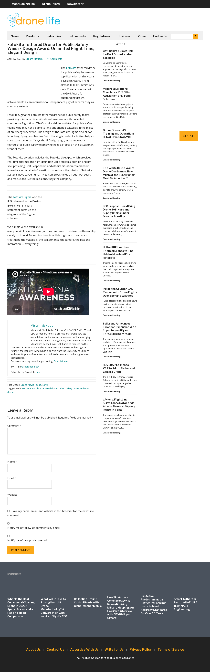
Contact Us (55, 649)
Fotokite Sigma (22, 197)
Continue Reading (111, 80)
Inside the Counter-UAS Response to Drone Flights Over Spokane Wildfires (120, 292)
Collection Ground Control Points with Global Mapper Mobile (88, 603)
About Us (33, 649)
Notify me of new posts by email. (27, 540)
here (38, 372)
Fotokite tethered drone (45, 388)
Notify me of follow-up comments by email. (33, 528)
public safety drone (69, 388)
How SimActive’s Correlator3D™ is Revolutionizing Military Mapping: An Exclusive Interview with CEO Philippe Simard (120, 608)
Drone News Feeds (31, 384)
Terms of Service (171, 649)
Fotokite (71, 68)
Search (188, 135)
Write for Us (114, 649)
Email (11, 478)
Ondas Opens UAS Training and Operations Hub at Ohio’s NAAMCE (119, 134)
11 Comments (54, 58)
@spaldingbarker (30, 366)
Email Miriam (61, 361)
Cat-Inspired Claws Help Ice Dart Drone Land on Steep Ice (118, 54)
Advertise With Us (84, 649)
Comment (14, 426)
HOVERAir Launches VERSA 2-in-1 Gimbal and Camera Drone (119, 368)
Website (12, 494)
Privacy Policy (140, 649)
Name (12, 461)
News (45, 384)
